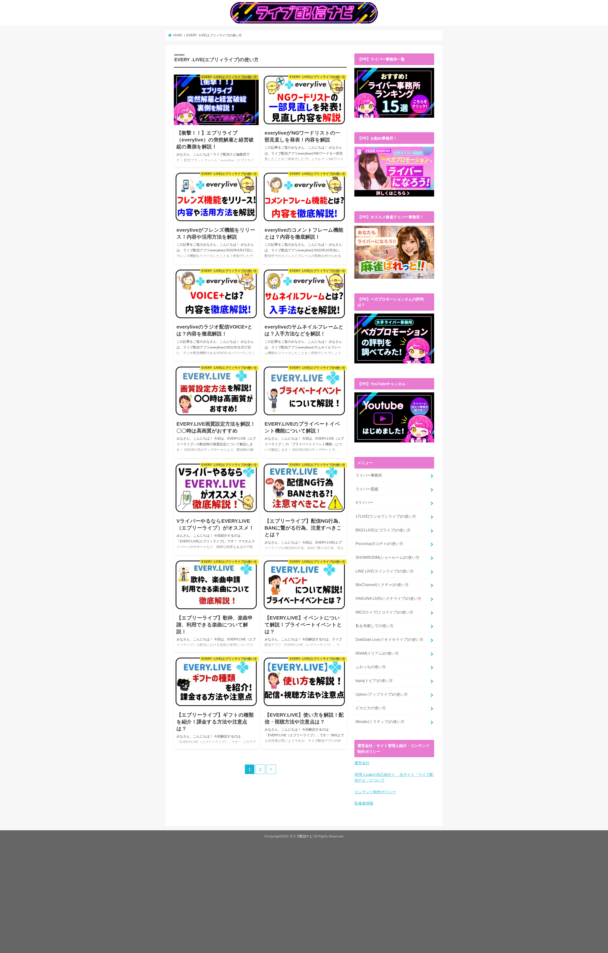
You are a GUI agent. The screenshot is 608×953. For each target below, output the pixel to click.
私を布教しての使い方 (375, 626)
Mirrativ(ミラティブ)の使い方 (380, 721)
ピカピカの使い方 (371, 708)
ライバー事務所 (369, 475)
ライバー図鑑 (367, 489)
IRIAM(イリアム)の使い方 (377, 653)
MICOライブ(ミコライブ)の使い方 (384, 612)
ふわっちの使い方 (371, 667)
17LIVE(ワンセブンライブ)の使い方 (386, 516)
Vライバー (364, 502)
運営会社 (362, 763)
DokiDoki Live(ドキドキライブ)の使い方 (389, 639)
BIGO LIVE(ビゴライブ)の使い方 (383, 530)
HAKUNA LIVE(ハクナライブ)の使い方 (388, 598)
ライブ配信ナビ (301, 836)
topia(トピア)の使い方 (374, 680)
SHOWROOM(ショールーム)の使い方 (387, 557)
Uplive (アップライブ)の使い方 (382, 694)
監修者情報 (363, 803)
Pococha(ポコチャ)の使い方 (379, 543)
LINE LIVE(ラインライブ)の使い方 (385, 571)
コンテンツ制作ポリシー (375, 792)
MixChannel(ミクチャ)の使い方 (382, 584)
